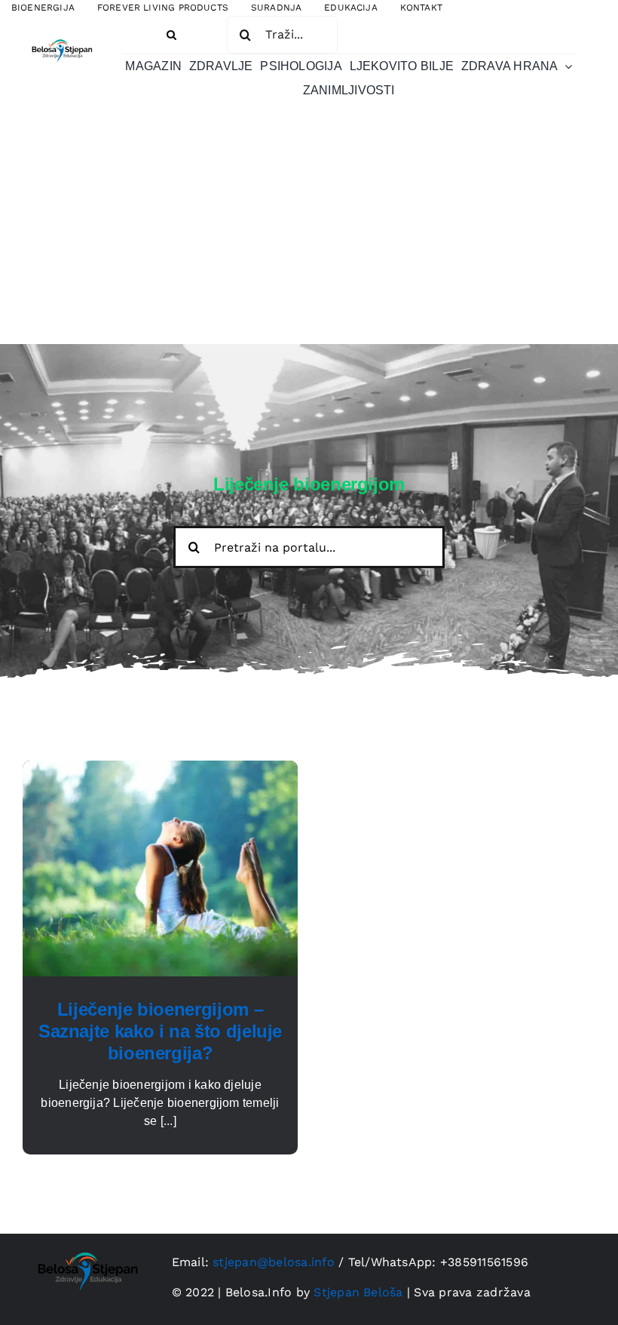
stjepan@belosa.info (274, 1262)
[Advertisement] (309, 231)
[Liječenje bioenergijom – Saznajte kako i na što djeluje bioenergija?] (160, 769)
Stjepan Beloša (358, 1292)
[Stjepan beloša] (61, 37)
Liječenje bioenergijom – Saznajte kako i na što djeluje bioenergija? (160, 1031)
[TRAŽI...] (282, 34)
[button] (171, 35)
